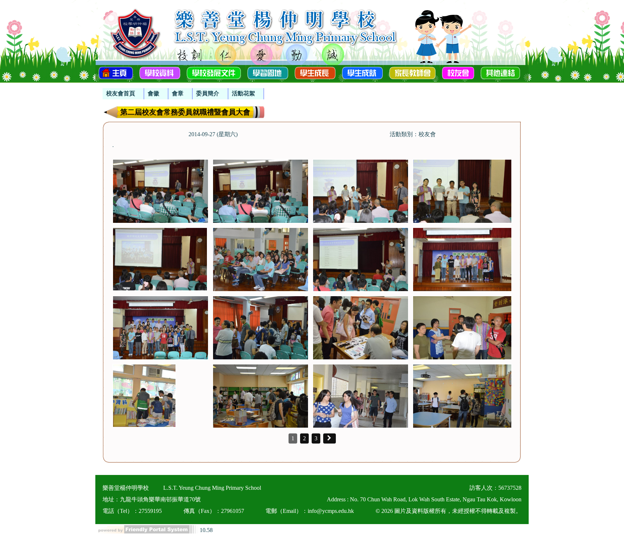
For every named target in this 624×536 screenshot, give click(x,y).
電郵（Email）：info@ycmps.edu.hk (309, 511)
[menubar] (183, 90)
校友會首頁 (120, 93)
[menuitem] (123, 93)
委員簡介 (207, 93)
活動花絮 (243, 93)
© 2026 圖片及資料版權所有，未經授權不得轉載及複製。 (448, 511)
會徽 (153, 93)
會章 (177, 93)
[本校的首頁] (116, 72)
